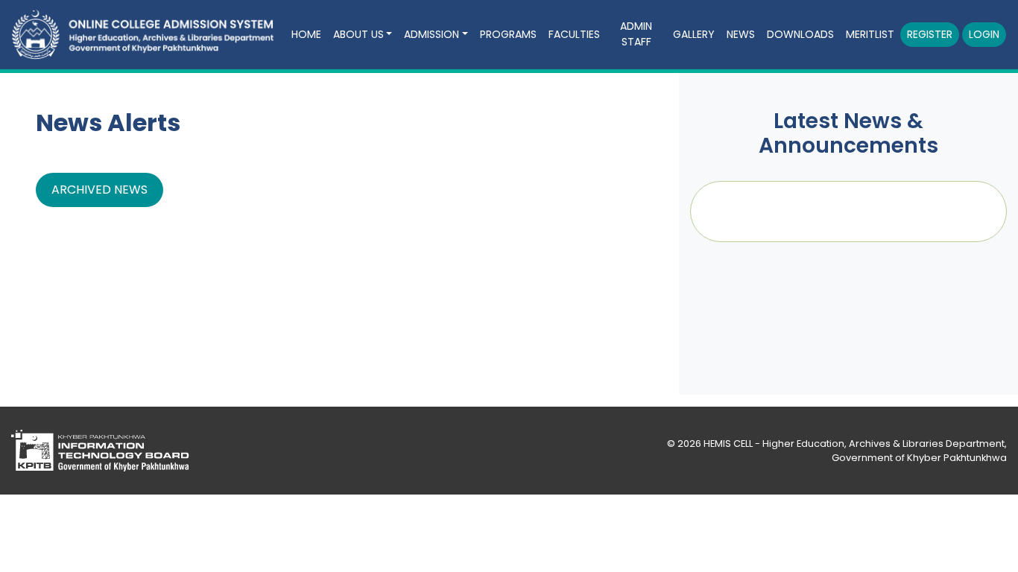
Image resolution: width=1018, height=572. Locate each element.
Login (984, 34)
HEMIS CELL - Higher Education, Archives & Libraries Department (854, 443)
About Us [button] (358, 34)
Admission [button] (431, 34)
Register (929, 34)
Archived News (99, 189)
